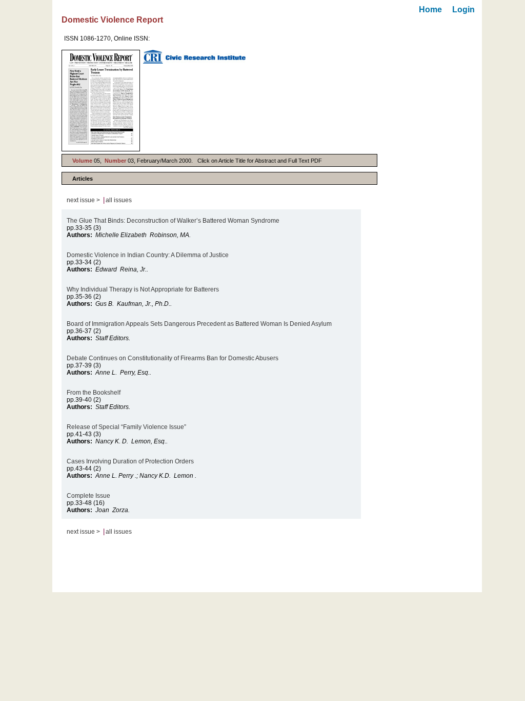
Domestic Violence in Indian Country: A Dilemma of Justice (148, 255)
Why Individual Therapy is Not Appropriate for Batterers (143, 289)
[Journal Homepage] (101, 100)
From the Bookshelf (94, 392)
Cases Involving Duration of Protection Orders (130, 461)
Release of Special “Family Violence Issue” (126, 427)
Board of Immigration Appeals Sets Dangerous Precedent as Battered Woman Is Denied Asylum (199, 323)
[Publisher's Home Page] (194, 57)
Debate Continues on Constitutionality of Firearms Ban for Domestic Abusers (172, 358)
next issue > (83, 200)
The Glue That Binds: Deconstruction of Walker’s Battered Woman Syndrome (173, 220)
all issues (119, 200)
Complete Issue (89, 495)
